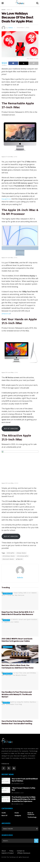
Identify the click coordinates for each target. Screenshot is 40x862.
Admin (10, 27)
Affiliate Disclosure (23, 853)
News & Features (31, 813)
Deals (17, 813)
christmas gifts (22, 556)
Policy (11, 851)
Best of (9, 9)
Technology (7, 593)
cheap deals (21, 553)
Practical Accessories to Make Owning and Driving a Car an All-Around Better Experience (24, 799)
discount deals (8, 559)
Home (3, 9)
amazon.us (6, 313)
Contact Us (20, 851)
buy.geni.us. (6, 199)
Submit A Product (8, 853)
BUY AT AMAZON (11, 429)
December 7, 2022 (23, 27)
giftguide (19, 559)
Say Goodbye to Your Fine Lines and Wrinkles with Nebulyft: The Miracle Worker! (17, 694)
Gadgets (6, 620)
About (4, 851)
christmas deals (9, 556)
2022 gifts (10, 553)
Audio (4, 813)
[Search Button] (36, 841)
